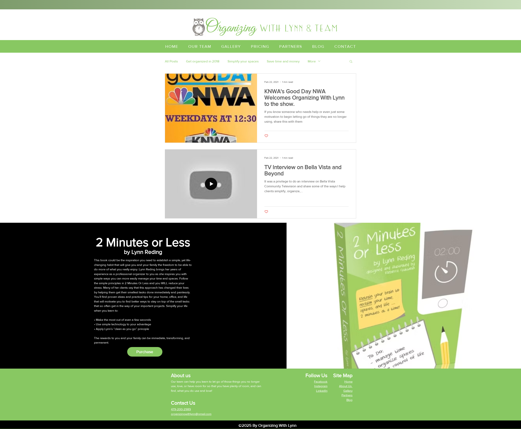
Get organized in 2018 (202, 61)
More (312, 61)
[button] (351, 62)
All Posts (171, 61)
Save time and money (283, 61)
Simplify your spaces (243, 61)
